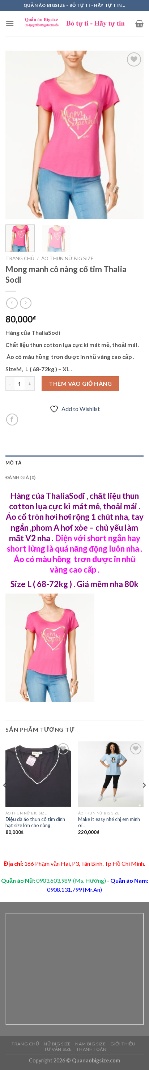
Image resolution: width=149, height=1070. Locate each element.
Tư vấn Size (58, 1049)
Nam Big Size (90, 1044)
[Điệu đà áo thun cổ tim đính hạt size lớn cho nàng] (38, 774)
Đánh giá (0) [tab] (20, 477)
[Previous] (17, 134)
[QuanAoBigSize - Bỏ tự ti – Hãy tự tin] (75, 23)
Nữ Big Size (57, 1044)
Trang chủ (19, 258)
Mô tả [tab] (13, 463)
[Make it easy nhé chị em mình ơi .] (111, 774)
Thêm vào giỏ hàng (80, 383)
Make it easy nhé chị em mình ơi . (109, 822)
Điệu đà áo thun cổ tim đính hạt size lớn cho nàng (35, 822)
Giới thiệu (123, 1044)
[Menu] (9, 23)
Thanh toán (91, 1049)
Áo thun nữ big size (67, 258)
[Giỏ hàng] (139, 23)
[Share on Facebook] (12, 419)
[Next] (131, 134)
